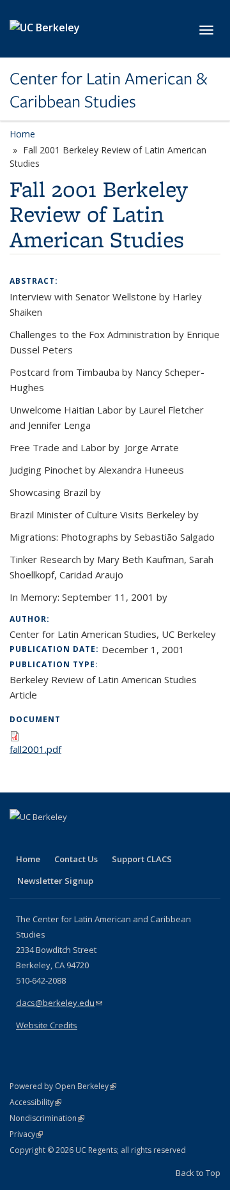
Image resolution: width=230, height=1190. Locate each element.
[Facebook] (21, 838)
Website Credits (46, 1025)
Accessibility (35, 1102)
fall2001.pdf (35, 749)
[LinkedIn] (46, 838)
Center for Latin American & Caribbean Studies (108, 90)
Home (22, 134)
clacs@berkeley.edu (59, 1002)
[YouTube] (71, 838)
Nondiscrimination (47, 1118)
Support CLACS (142, 859)
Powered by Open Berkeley (63, 1086)
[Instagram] (96, 838)
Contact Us (76, 859)
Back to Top (198, 1172)
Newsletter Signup (55, 880)
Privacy (26, 1134)
